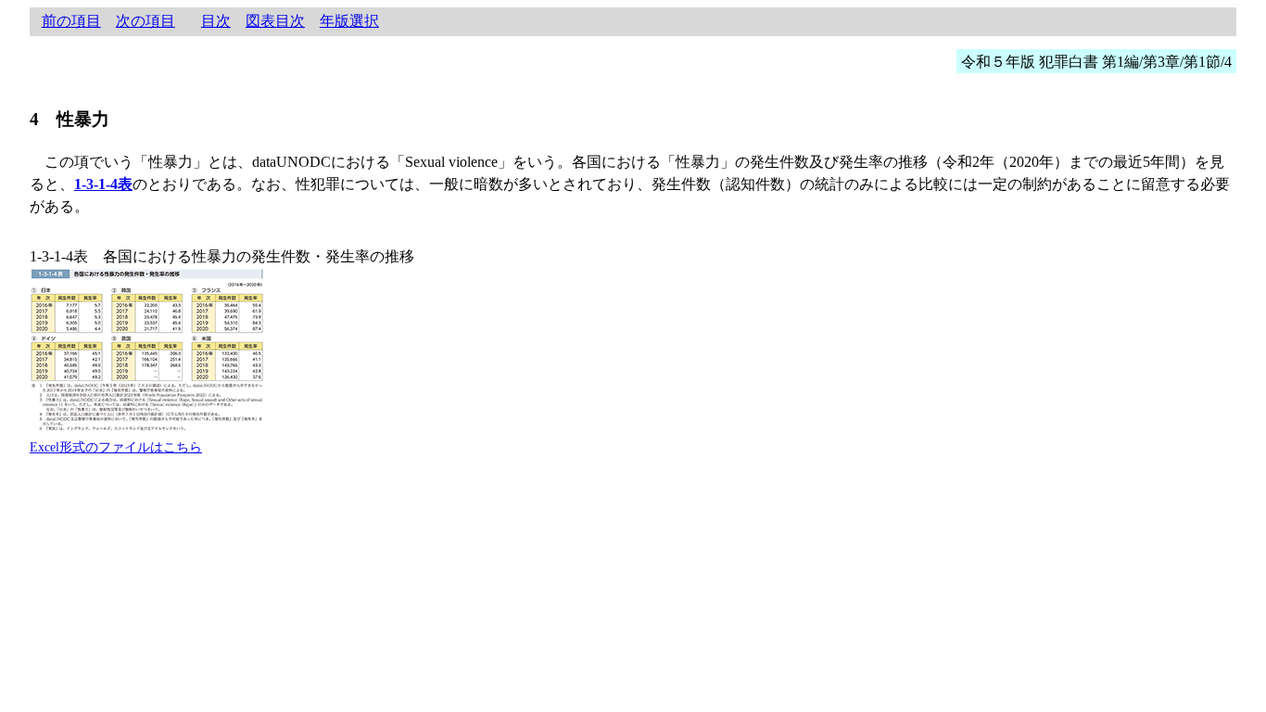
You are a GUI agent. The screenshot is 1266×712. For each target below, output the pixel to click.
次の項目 (145, 21)
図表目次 (275, 21)
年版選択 (349, 21)
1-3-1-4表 (103, 184)
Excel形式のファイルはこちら (116, 446)
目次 (216, 21)
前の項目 (71, 21)
